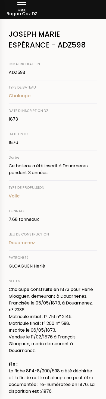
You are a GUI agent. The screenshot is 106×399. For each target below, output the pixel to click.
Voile (14, 196)
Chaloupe (19, 96)
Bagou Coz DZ (22, 14)
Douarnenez (22, 243)
